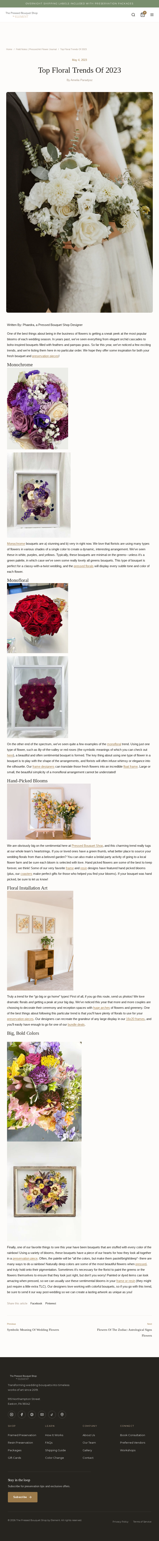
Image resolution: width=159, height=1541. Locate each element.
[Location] (62, 1415)
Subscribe (20, 1497)
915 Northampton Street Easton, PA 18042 (24, 1401)
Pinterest (50, 1303)
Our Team (89, 1442)
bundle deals (76, 1024)
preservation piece (25, 1258)
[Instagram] (12, 1415)
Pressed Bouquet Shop (87, 845)
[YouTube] (42, 1415)
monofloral (114, 744)
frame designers (43, 766)
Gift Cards (14, 1457)
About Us (89, 1435)
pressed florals (84, 566)
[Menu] (152, 15)
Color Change (54, 1457)
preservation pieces (45, 356)
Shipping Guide (55, 1450)
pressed (140, 1264)
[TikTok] (52, 1415)
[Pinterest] (32, 1415)
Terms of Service (142, 1521)
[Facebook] (22, 1415)
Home (9, 49)
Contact (88, 1457)
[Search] (133, 15)
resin (83, 868)
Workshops (127, 1450)
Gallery (87, 1450)
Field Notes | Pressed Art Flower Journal (36, 49)
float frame (130, 766)
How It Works (54, 1435)
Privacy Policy (120, 1521)
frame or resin (125, 1281)
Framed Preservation (22, 1435)
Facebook (36, 1303)
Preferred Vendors (132, 1442)
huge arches (101, 1007)
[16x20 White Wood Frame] (79, 494)
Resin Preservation (20, 1442)
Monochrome (16, 543)
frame (70, 868)
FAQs (48, 1442)
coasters (26, 873)
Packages (14, 1450)
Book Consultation (132, 1435)
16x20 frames (135, 1019)
